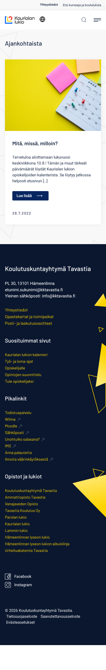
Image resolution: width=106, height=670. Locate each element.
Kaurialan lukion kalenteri (26, 354)
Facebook (22, 576)
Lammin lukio (16, 530)
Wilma (10, 419)
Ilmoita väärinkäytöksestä (26, 459)
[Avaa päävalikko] (97, 20)
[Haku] (83, 20)
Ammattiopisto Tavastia (25, 497)
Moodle (11, 426)
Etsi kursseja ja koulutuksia (82, 5)
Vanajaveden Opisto (21, 504)
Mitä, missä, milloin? (35, 143)
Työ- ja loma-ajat (19, 361)
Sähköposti (14, 432)
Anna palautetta (18, 452)
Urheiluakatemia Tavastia (26, 550)
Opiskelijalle (15, 368)
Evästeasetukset (20, 622)
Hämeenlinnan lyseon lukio (27, 537)
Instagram (23, 585)
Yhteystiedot (49, 4)
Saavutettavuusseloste (60, 616)
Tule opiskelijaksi (19, 381)
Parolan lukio (16, 517)
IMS (8, 446)
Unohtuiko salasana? (22, 439)
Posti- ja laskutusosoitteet (28, 323)
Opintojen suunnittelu (23, 374)
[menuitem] (51, 4)
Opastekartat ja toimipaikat (29, 316)
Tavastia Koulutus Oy (22, 510)
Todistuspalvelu (18, 412)
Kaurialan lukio (17, 524)
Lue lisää (24, 195)
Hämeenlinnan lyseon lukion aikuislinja (37, 544)
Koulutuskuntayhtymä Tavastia (31, 490)
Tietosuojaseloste (21, 616)
